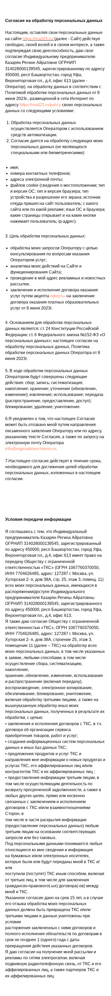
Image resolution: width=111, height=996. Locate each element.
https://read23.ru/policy (40, 105)
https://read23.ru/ (38, 39)
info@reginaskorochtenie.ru (30, 448)
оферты (57, 296)
